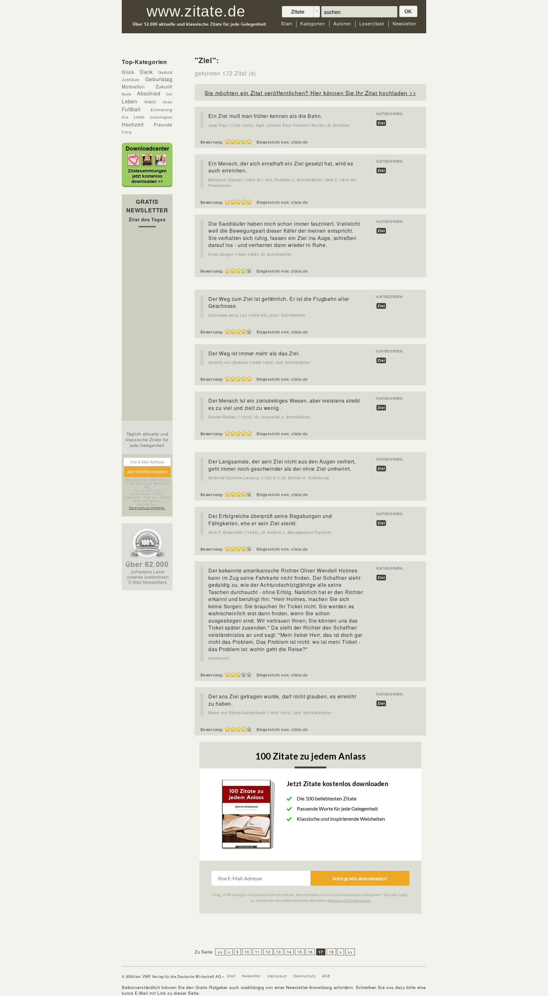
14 (289, 951)
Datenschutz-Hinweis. (147, 508)
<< (220, 952)
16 (310, 951)
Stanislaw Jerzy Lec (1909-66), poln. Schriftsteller (257, 315)
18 (331, 951)
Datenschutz (304, 975)
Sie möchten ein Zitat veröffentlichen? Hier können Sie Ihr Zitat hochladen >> (310, 93)
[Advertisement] (147, 325)
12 (268, 951)
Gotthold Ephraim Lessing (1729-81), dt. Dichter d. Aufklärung (268, 477)
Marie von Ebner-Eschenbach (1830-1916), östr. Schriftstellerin (269, 712)
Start (286, 24)
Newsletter (404, 24)
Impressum (277, 975)
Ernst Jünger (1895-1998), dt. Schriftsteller (250, 254)
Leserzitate (371, 24)
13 (278, 951)
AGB (326, 975)
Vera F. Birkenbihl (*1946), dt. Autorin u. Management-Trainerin (269, 532)
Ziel (381, 122)
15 (299, 951)
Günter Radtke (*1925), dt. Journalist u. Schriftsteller (259, 416)
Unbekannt (218, 658)
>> (350, 952)
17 (320, 952)
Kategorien (312, 24)
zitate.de (299, 142)
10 (246, 951)
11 (257, 951)
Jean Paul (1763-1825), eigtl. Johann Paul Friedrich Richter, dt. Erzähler (279, 125)
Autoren (342, 24)
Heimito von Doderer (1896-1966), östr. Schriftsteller (259, 362)
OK (408, 11)
